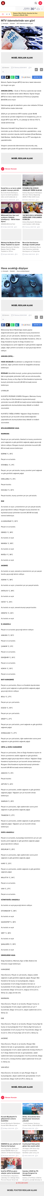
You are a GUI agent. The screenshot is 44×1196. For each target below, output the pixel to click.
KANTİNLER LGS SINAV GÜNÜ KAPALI (25, 14)
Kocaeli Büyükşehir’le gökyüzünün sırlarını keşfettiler (9, 1119)
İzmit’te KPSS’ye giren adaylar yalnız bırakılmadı (10, 1172)
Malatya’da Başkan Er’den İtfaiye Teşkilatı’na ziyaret (10, 244)
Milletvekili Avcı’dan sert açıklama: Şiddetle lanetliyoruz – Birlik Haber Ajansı (10, 218)
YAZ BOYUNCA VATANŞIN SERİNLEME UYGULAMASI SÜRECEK (32, 217)
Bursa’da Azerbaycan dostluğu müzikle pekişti (31, 244)
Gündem (12, 23)
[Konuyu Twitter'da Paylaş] (8, 77)
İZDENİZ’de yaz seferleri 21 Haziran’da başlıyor (11, 1145)
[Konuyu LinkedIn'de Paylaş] (17, 77)
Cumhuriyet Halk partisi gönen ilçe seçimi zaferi (31, 1145)
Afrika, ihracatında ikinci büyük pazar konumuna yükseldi (31, 1119)
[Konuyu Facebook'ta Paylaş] (3, 77)
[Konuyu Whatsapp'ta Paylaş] (12, 77)
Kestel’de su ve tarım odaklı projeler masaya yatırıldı (11, 189)
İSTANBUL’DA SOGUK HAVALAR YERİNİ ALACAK (32, 189)
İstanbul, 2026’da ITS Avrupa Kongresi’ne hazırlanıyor (30, 1173)
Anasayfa (5, 23)
